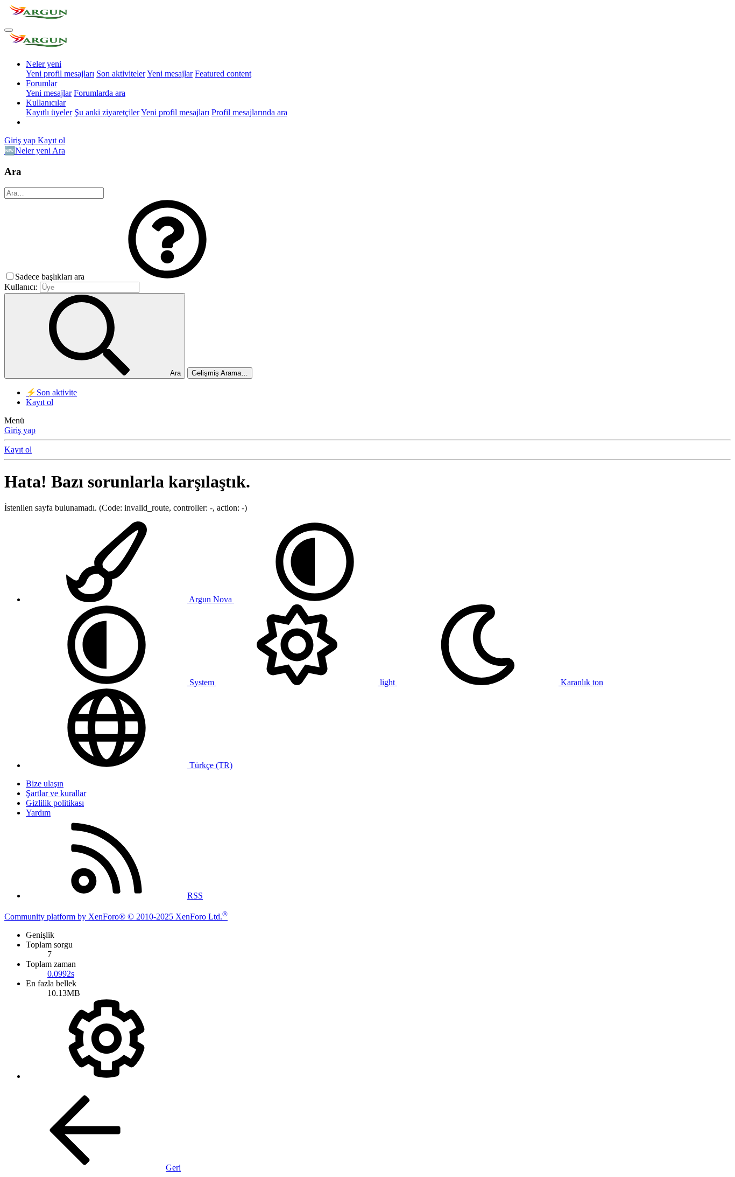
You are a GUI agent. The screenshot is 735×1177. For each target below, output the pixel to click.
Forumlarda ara (99, 92)
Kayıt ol (39, 402)
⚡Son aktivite (51, 392)
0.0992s (60, 973)
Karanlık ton (581, 682)
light (387, 682)
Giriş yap (20, 430)
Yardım (38, 812)
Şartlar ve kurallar (56, 793)
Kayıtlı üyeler (49, 112)
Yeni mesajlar (170, 73)
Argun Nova (210, 599)
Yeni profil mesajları (60, 73)
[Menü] (8, 30)
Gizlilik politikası (55, 802)
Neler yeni (43, 63)
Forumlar (41, 83)
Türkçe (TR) (209, 765)
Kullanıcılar (46, 102)
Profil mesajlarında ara (249, 112)
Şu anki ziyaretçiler (106, 112)
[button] (167, 276)
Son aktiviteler (120, 73)
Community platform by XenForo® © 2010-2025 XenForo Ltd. (116, 916)
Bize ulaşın (44, 783)
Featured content (223, 73)
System (201, 682)
